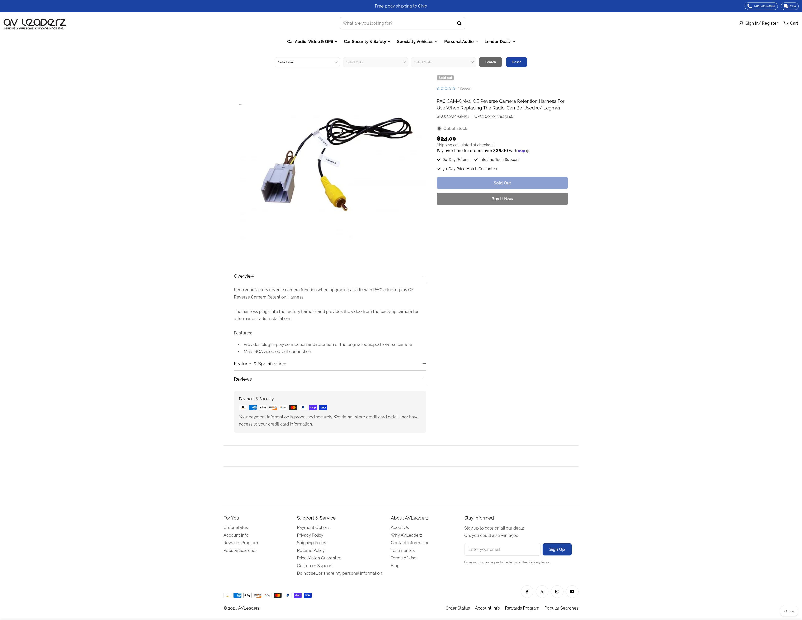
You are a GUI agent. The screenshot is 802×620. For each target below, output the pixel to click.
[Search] (459, 23)
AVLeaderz (249, 608)
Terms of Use (518, 562)
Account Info (487, 608)
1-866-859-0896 (764, 6)
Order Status (457, 608)
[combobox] (402, 23)
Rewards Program (522, 608)
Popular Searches (561, 608)
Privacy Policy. (540, 562)
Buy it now (502, 198)
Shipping (444, 145)
